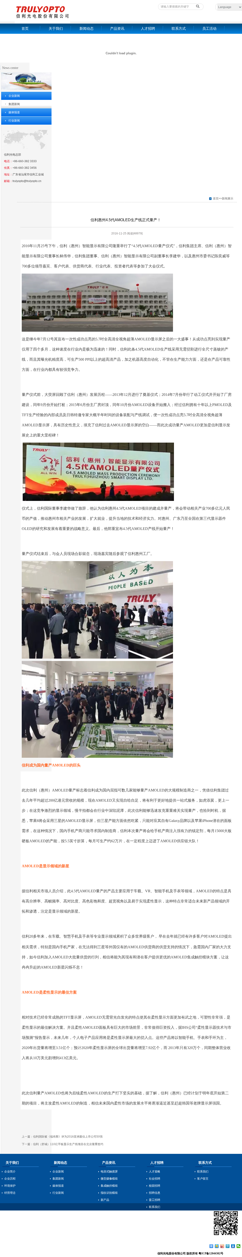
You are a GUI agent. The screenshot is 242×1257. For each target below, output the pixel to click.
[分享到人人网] (233, 1246)
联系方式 (179, 28)
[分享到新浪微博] (222, 1246)
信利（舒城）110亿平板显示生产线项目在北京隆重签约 (68, 1144)
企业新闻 (14, 95)
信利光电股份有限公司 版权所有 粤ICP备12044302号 (190, 1253)
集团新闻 (14, 104)
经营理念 (10, 1192)
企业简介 (10, 1171)
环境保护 (10, 1185)
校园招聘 (154, 1185)
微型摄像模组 (109, 1178)
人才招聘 (148, 28)
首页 (25, 28)
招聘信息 (154, 1192)
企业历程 (10, 1178)
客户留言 (202, 1178)
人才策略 (154, 1171)
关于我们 (56, 28)
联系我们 (154, 1207)
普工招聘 (154, 1200)
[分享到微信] (239, 1246)
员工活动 (209, 28)
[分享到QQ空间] (217, 1246)
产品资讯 (117, 28)
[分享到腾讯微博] (228, 1246)
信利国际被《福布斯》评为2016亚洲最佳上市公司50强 (68, 1136)
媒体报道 (14, 112)
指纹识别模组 (109, 1192)
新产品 (105, 1200)
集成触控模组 (109, 1185)
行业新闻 (14, 120)
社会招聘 (154, 1178)
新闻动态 (86, 28)
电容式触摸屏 (109, 1171)
